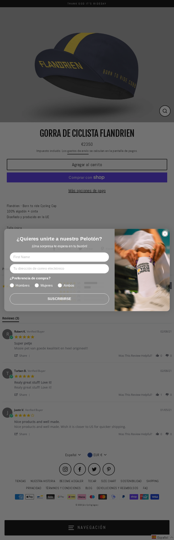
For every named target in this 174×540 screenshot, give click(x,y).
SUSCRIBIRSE (59, 298)
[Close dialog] (164, 233)
